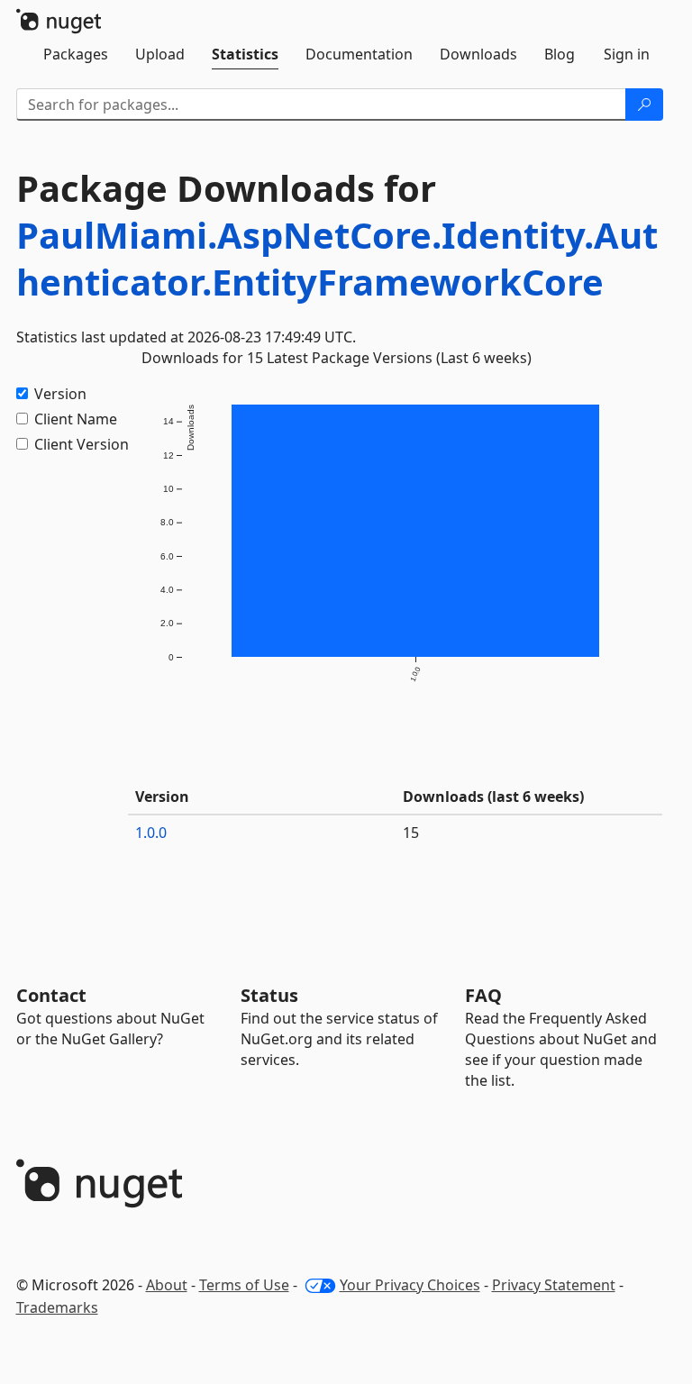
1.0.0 (151, 832)
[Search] (644, 104)
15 (411, 832)
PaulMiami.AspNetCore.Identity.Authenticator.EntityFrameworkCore (337, 258)
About (166, 1285)
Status (269, 995)
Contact (51, 995)
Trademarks (57, 1307)
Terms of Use (244, 1285)
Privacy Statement (553, 1285)
